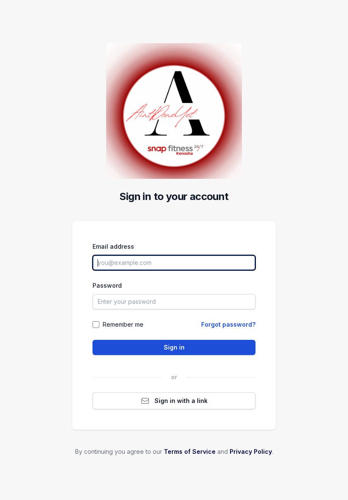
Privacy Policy (251, 451)
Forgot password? (228, 324)
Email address (113, 246)
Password (107, 285)
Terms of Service (190, 451)
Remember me (123, 324)
